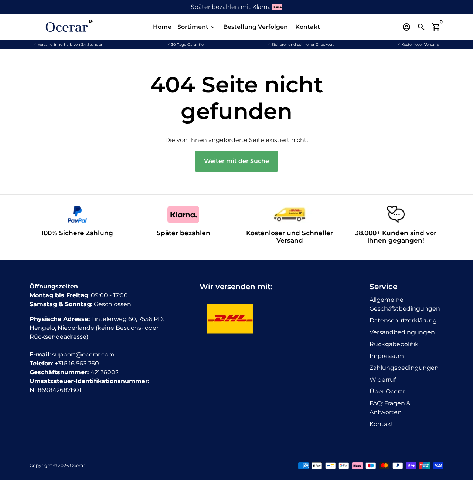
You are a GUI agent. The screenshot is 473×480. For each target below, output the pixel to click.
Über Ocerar (387, 391)
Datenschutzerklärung (403, 320)
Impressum (387, 355)
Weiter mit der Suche (236, 161)
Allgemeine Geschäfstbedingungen (405, 304)
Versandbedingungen (402, 332)
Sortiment (196, 26)
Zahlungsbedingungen (404, 367)
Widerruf (383, 379)
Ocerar (77, 465)
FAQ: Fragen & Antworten (390, 408)
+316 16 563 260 (77, 363)
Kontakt (307, 26)
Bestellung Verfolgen (255, 26)
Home (162, 26)
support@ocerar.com (83, 354)
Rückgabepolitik (394, 344)
